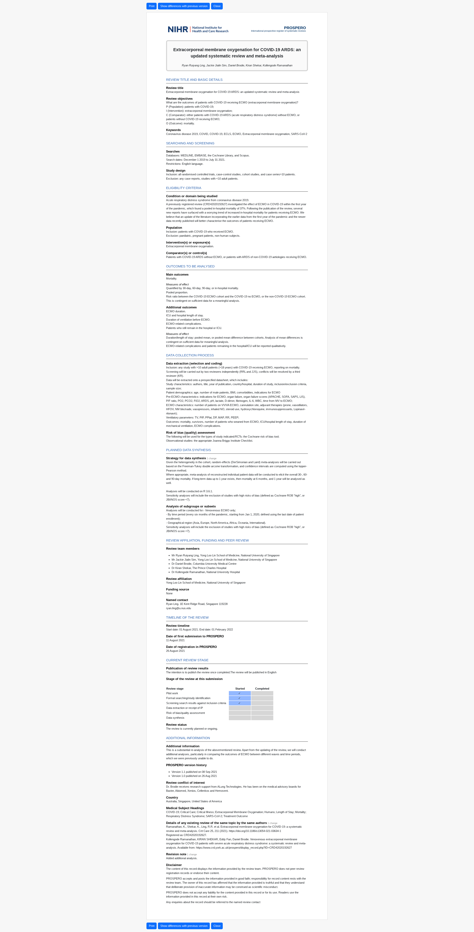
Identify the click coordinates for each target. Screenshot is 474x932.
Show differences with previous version (184, 6)
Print (151, 6)
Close (217, 6)
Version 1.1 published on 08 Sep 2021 (194, 771)
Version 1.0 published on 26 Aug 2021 (194, 775)
